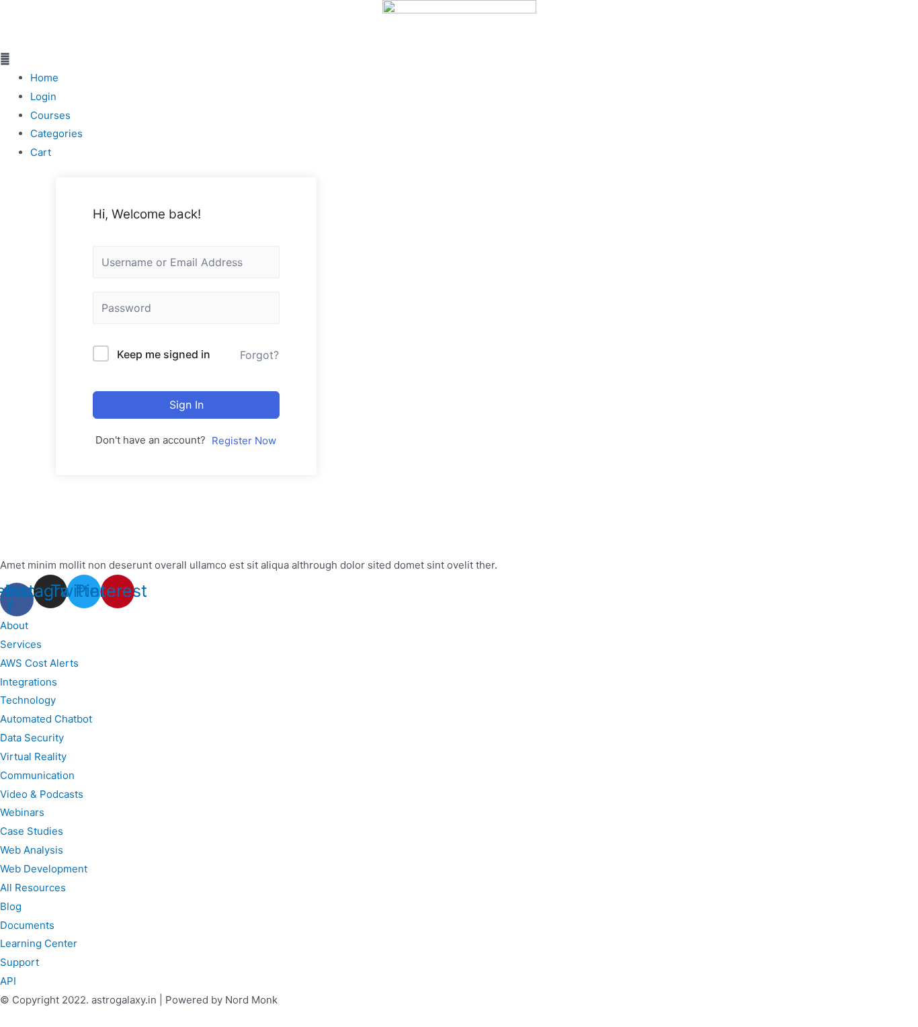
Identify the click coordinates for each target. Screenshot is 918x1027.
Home (44, 77)
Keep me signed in (163, 354)
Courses (50, 115)
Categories (56, 133)
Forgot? (259, 355)
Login (43, 96)
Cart (40, 152)
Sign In (186, 404)
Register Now (244, 440)
